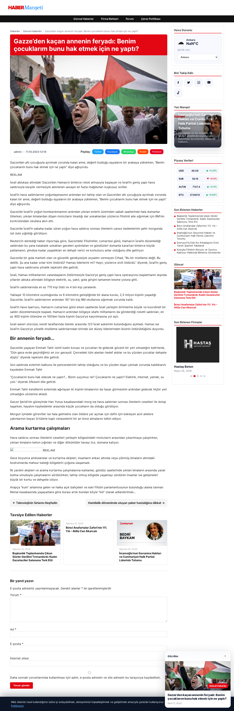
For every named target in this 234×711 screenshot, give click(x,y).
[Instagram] (199, 82)
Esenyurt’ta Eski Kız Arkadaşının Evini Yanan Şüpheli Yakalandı (198, 244)
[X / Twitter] (188, 82)
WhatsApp (128, 151)
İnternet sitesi (19, 658)
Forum (130, 18)
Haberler (15, 31)
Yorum (15, 595)
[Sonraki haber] (215, 118)
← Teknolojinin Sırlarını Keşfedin (35, 503)
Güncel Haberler (83, 18)
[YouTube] (209, 82)
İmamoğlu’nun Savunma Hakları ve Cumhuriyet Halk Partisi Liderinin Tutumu (196, 235)
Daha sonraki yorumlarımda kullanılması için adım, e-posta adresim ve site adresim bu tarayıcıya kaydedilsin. (85, 677)
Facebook (112, 151)
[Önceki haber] (208, 118)
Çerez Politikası (151, 18)
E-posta (16, 644)
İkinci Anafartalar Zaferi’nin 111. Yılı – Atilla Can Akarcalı (197, 227)
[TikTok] (178, 93)
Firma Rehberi (109, 18)
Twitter (97, 151)
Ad (13, 629)
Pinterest (156, 151)
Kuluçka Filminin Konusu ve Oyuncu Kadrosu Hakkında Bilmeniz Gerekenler (199, 251)
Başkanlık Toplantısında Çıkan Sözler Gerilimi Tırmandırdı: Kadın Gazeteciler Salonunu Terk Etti (198, 218)
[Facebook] (178, 82)
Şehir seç (184, 50)
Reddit (143, 151)
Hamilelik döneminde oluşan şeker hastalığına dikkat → (126, 503)
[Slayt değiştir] (191, 376)
